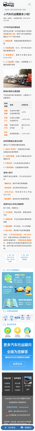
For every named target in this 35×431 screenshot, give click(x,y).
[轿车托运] (8, 4)
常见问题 (17, 383)
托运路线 (7, 383)
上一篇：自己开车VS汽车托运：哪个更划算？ (10, 258)
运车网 (7, 9)
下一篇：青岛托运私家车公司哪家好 (25, 257)
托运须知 (7, 386)
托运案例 (7, 390)
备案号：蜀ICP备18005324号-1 (18, 411)
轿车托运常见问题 (15, 9)
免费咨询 (17, 364)
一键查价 (17, 386)
